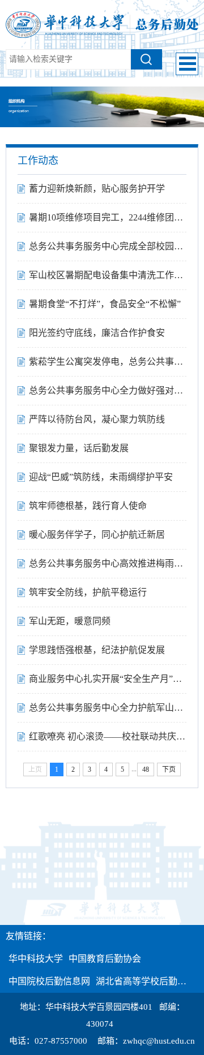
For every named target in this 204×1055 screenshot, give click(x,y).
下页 (169, 769)
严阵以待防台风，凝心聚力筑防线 (97, 419)
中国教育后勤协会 (105, 958)
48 (145, 769)
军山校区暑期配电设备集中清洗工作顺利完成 (107, 275)
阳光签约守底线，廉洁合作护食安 (97, 333)
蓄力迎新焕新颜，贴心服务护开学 (97, 188)
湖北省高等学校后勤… (141, 981)
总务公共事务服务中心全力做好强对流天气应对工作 (107, 390)
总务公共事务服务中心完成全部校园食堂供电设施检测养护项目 (107, 246)
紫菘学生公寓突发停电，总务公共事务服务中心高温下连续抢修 (107, 361)
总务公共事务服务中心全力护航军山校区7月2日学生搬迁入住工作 (107, 707)
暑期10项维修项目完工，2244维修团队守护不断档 (107, 217)
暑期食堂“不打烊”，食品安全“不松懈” (105, 304)
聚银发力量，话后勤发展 (79, 448)
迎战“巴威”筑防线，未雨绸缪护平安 (101, 477)
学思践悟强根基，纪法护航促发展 (97, 650)
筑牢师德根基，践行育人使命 (88, 506)
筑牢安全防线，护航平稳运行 (88, 592)
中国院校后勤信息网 (49, 981)
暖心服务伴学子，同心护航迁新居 (97, 534)
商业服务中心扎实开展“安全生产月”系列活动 (107, 679)
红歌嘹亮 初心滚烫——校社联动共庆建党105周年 (107, 736)
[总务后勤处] (102, 24)
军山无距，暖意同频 (69, 621)
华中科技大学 (35, 958)
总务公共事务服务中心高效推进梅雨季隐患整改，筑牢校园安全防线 (107, 563)
